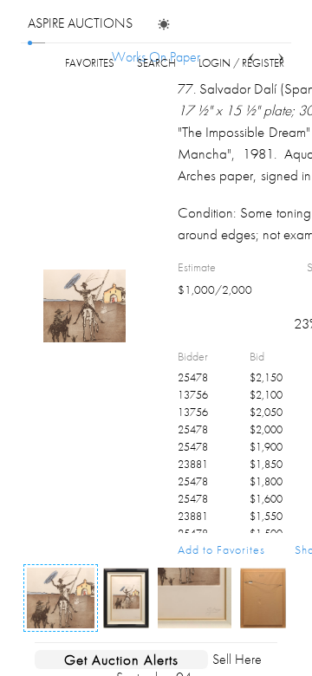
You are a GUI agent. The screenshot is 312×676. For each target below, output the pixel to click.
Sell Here (237, 659)
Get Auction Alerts (121, 659)
